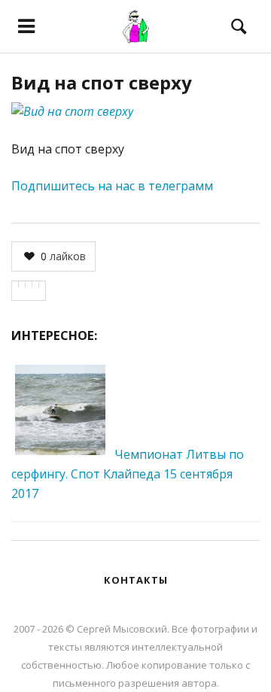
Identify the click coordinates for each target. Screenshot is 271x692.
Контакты (136, 580)
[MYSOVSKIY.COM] (136, 26)
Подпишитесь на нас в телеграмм (112, 186)
